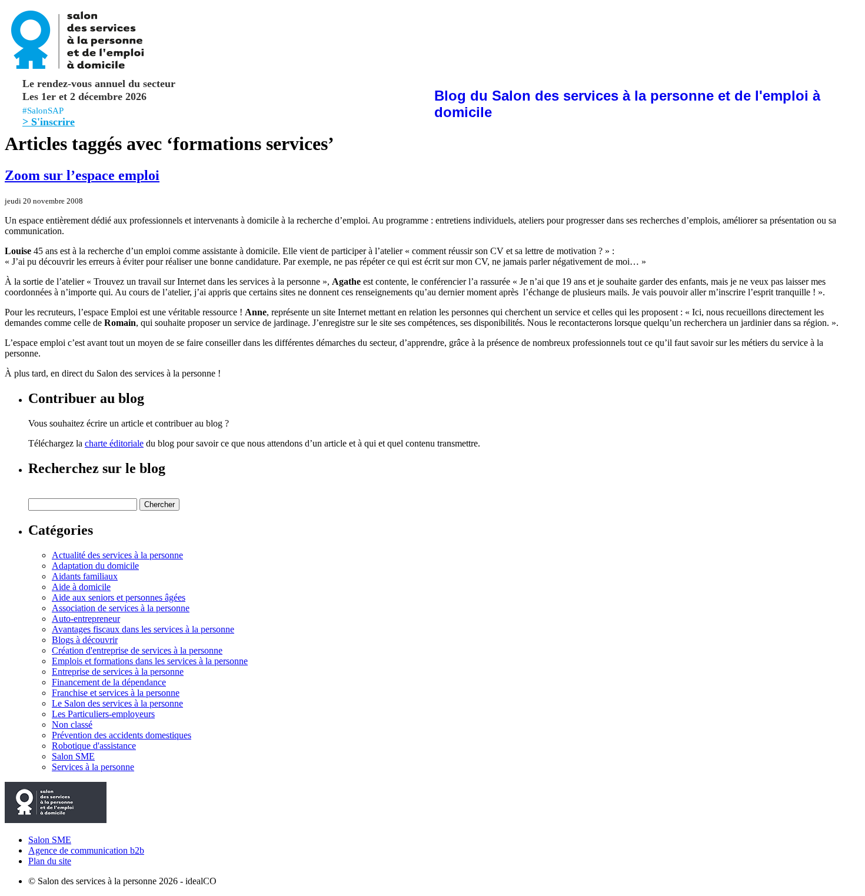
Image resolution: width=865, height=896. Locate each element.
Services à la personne (93, 767)
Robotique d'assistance (94, 746)
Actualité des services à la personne (117, 555)
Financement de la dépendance (109, 682)
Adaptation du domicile (95, 566)
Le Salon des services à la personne (117, 703)
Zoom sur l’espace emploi (82, 175)
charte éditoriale (114, 443)
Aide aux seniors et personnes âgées (118, 597)
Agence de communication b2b (86, 850)
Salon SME (73, 756)
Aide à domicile (81, 587)
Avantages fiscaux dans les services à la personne (143, 629)
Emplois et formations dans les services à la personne (150, 661)
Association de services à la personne (120, 608)
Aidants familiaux (85, 576)
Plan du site (49, 861)
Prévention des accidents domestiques (121, 735)
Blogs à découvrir (85, 640)
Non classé (72, 725)
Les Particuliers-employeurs (103, 714)
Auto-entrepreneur (86, 619)
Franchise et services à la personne (115, 693)
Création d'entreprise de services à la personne (137, 650)
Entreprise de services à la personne (118, 672)
